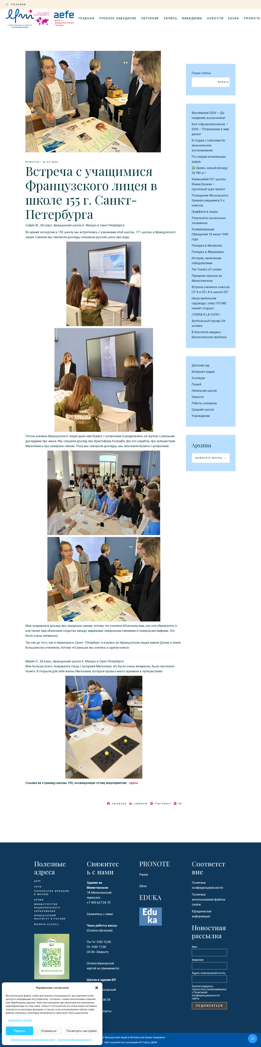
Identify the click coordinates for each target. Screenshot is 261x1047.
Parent (143, 874)
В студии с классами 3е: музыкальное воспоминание (208, 145)
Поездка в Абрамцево (208, 252)
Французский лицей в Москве (122, 1037)
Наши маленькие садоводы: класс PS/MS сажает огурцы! (209, 303)
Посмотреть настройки (81, 1030)
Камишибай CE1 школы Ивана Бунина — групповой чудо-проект (209, 184)
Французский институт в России (50, 917)
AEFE (37, 881)
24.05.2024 (50, 162)
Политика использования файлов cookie (33, 1039)
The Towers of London (207, 269)
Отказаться (48, 1030)
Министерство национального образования (47, 907)
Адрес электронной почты (208, 973)
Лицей (196, 384)
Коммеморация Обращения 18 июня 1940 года (210, 234)
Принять (19, 1030)
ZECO (38, 886)
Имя (194, 946)
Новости (32, 162)
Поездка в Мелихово (207, 245)
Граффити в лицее (205, 212)
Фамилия (197, 959)
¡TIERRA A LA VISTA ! (206, 314)
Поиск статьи (201, 73)
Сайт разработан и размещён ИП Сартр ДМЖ (130, 1042)
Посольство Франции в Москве (51, 893)
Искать (223, 82)
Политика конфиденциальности (74, 1039)
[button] (97, 988)
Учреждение (201, 416)
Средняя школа (203, 409)
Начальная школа (204, 390)
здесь (133, 783)
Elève (143, 886)
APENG (39, 900)
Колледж (198, 378)
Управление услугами (20, 1020)
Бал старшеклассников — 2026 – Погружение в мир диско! (210, 129)
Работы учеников (204, 403)
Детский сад (200, 365)
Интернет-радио (203, 372)
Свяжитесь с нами (100, 914)
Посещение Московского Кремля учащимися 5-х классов (210, 200)
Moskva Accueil (47, 924)
